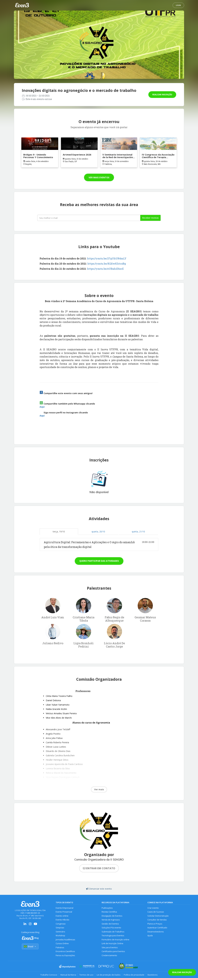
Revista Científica (109, 912)
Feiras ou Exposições (65, 955)
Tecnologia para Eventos (113, 935)
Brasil (30, 946)
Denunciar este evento (100, 888)
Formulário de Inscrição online (115, 939)
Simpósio (60, 927)
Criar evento (153, 908)
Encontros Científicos (65, 951)
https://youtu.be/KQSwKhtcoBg (106, 263)
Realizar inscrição (162, 94)
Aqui (42, 406)
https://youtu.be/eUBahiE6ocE (105, 268)
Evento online (62, 916)
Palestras (60, 947)
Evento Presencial (64, 912)
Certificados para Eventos (113, 951)
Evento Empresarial (64, 908)
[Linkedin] (25, 924)
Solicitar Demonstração (158, 916)
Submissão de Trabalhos (113, 931)
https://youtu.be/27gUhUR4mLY (106, 258)
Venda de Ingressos (111, 919)
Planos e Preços (154, 923)
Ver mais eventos (99, 177)
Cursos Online (62, 943)
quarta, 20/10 (98, 531)
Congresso (61, 923)
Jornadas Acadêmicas (65, 939)
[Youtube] (35, 924)
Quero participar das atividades (99, 560)
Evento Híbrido (62, 919)
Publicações (107, 908)
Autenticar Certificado (157, 927)
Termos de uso (86, 974)
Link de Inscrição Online (112, 943)
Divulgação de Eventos (112, 916)
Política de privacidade (134, 974)
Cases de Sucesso (155, 912)
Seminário (60, 931)
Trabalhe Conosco (48, 974)
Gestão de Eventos (110, 923)
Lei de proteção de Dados (109, 974)
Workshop (60, 935)
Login (178, 5)
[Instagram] (30, 924)
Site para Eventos (110, 947)
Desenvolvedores (155, 931)
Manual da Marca (68, 974)
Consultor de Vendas (157, 919)
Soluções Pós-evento (111, 927)
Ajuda (150, 935)
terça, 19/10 (59, 531)
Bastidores (153, 974)
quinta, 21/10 (138, 531)
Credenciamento (109, 955)
